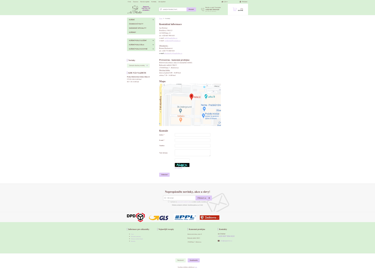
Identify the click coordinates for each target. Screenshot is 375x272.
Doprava (135, 2)
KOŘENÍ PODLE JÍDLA (136, 45)
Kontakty (153, 2)
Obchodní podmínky (136, 236)
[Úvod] (142, 9)
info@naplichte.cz (171, 38)
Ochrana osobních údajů (137, 239)
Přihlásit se (202, 198)
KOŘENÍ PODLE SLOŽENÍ (137, 41)
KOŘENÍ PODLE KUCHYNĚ (138, 49)
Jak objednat (161, 2)
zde (196, 267)
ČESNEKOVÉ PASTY (136, 24)
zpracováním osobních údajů (184, 202)
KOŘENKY (132, 32)
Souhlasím (194, 260)
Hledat (191, 9)
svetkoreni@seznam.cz (172, 40)
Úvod (160, 18)
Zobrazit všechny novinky (137, 65)
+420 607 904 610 (212, 9)
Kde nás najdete (144, 2)
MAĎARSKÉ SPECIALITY (137, 28)
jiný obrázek (178, 168)
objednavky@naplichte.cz (173, 53)
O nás (129, 2)
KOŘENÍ (131, 20)
